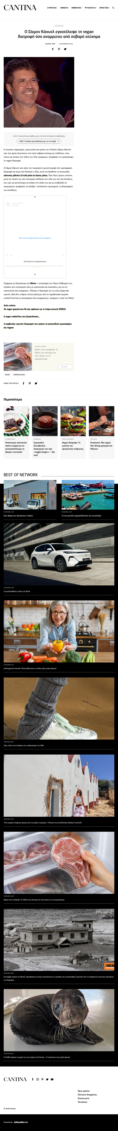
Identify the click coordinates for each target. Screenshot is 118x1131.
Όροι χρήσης (84, 1091)
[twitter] (65, 49)
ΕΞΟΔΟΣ (93, 439)
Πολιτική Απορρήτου (87, 1094)
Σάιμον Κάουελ (19, 375)
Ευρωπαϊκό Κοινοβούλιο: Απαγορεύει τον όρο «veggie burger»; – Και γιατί (44, 448)
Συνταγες (52, 8)
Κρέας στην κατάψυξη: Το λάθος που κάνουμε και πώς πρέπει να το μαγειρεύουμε (34, 900)
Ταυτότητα (82, 1102)
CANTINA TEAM (50, 44)
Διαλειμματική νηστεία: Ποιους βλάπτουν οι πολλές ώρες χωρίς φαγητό (30, 668)
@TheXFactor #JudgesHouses (35, 261)
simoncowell (37, 266)
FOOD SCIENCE (68, 439)
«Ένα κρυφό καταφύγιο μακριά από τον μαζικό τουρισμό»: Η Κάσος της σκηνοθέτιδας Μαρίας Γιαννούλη (43, 823)
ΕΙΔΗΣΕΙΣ (37, 439)
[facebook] (53, 49)
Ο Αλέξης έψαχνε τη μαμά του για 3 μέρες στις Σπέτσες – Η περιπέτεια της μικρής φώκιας (37, 1057)
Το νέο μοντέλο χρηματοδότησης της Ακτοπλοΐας (81, 515)
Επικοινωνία (83, 1098)
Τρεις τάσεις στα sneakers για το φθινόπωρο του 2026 (24, 745)
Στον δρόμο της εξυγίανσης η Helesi (18, 515)
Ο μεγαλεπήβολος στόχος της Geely (17, 591)
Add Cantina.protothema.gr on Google (37, 141)
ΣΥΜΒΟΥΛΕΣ (10, 439)
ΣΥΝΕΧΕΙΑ (64, 367)
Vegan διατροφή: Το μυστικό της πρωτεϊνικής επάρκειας (72, 445)
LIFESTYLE (59, 26)
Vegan (7, 375)
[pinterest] (59, 49)
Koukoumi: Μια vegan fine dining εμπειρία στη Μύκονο (101, 445)
